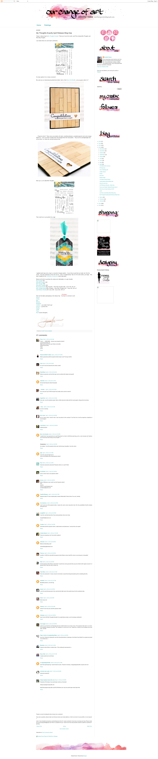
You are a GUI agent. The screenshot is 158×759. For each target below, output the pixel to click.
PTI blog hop (102, 167)
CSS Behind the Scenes (105, 166)
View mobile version (64, 728)
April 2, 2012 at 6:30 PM (49, 597)
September (102, 154)
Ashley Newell (43, 533)
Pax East (102, 175)
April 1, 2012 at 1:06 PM (51, 444)
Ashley (38, 299)
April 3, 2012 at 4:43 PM (51, 623)
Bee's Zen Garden (44, 434)
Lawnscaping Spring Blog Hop (106, 181)
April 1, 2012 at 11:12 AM (51, 398)
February (102, 199)
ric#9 (101, 191)
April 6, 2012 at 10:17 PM (56, 662)
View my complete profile (102, 66)
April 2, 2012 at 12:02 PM (49, 589)
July (101, 158)
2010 (100, 205)
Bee (37, 300)
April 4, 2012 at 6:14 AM (50, 645)
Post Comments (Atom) (47, 732)
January (102, 201)
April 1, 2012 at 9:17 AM (50, 380)
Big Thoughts (39, 280)
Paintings (47, 25)
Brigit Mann (43, 372)
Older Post (89, 726)
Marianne (42, 645)
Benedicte (38, 303)
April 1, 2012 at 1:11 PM (48, 462)
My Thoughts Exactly (53, 36)
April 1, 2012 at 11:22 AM (49, 406)
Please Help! (102, 177)
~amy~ (41, 406)
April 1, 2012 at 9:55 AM (51, 389)
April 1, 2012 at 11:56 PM (48, 561)
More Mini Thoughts (41, 285)
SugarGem (42, 398)
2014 (100, 143)
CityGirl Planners (44, 494)
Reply (41, 350)
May (101, 162)
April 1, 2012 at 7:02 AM (57, 354)
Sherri (41, 597)
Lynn (41, 363)
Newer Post (39, 726)
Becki (37, 312)
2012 (100, 147)
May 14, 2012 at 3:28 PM (60, 680)
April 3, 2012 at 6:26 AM (50, 606)
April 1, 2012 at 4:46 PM (49, 480)
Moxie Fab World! (70, 80)
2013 (100, 145)
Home (39, 25)
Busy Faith (42, 654)
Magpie (98, 72)
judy (41, 452)
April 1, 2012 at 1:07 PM (48, 452)
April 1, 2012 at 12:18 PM (51, 415)
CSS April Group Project (105, 179)
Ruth (41, 561)
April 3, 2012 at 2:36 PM (50, 615)
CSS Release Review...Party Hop (107, 185)
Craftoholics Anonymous (52, 276)
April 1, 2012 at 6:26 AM (48, 339)
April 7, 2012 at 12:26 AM (55, 671)
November (102, 150)
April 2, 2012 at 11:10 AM (51, 572)
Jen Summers (43, 503)
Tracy (37, 311)
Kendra (38, 308)
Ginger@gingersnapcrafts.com (47, 680)
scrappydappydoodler (45, 662)
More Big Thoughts (40, 282)
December (102, 149)
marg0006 (42, 513)
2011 (100, 203)
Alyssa (38, 297)
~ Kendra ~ (42, 389)
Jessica (38, 306)
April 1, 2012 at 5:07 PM (54, 494)
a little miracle (103, 171)
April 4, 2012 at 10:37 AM (51, 654)
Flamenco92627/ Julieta (45, 354)
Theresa (42, 553)
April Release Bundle (41, 289)
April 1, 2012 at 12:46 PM (52, 425)
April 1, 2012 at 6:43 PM (50, 513)
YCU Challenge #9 (104, 169)
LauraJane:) (43, 425)
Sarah (41, 589)
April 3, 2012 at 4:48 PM (62, 635)
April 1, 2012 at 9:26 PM (50, 541)
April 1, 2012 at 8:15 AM (48, 363)
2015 (100, 141)
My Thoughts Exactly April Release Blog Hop (109, 194)
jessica (42, 480)
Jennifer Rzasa (108, 57)
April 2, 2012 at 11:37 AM (50, 580)
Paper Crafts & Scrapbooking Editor (48, 635)
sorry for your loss (103, 183)
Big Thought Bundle (41, 286)
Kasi (41, 462)
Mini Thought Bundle (41, 288)
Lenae (37, 309)
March (101, 197)
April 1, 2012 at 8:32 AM (51, 372)
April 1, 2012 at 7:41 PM (49, 524)
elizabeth (42, 580)
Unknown (42, 380)
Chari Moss (43, 572)
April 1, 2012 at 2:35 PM (51, 471)
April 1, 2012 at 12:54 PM (54, 434)
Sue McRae (43, 471)
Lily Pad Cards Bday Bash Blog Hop (108, 192)
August (101, 156)
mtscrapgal (43, 623)
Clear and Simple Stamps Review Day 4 (109, 187)
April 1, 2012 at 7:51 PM (52, 533)
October (102, 152)
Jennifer (38, 305)
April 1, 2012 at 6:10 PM (52, 503)
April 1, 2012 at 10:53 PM (50, 553)
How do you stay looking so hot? (107, 189)
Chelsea (42, 606)
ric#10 (101, 173)
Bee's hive (42, 415)
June (101, 160)
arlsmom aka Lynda (44, 671)
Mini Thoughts (39, 283)
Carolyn (42, 524)
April (101, 164)
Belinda (38, 302)
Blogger (85, 755)
